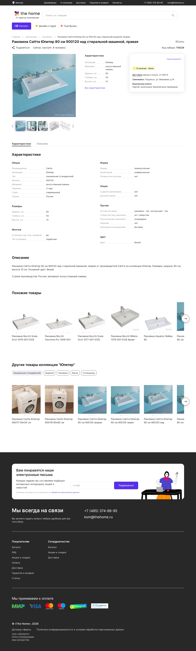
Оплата (16, 562)
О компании (66, 2)
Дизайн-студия (47, 26)
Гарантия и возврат (99, 2)
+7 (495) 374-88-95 (153, 2)
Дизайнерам (50, 2)
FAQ (14, 552)
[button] (12, 126)
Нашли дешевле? (174, 59)
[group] (44, 85)
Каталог (23, 26)
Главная (16, 37)
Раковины (47, 37)
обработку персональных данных (65, 492)
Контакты (117, 2)
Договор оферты (21, 629)
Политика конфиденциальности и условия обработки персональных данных (80, 629)
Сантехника (31, 37)
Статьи (16, 578)
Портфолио (70, 26)
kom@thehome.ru (176, 2)
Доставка (81, 2)
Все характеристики (95, 88)
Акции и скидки (21, 557)
